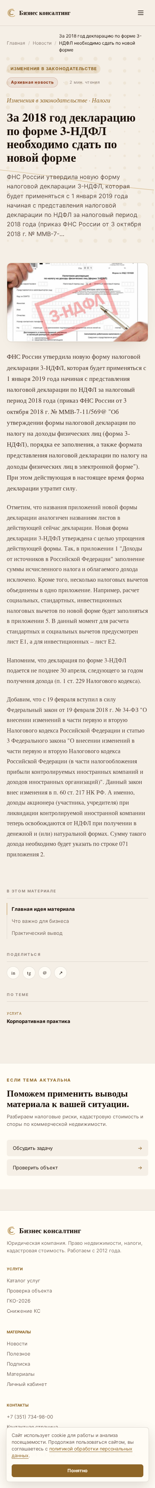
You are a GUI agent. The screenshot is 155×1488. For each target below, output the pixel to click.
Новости (42, 43)
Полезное (18, 1354)
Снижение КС (23, 1311)
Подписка (18, 1364)
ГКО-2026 (18, 1301)
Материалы (21, 1374)
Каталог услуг (23, 1280)
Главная (16, 43)
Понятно (77, 1470)
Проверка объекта (29, 1291)
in (13, 972)
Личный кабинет (27, 1384)
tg (29, 972)
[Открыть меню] (140, 12)
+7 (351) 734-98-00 (30, 1417)
